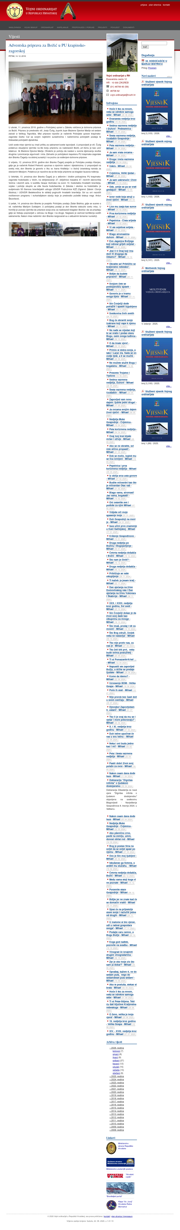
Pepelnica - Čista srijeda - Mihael (121, 222)
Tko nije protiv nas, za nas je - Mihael (120, 644)
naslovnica (15, 27)
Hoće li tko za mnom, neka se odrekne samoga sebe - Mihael (120, 111)
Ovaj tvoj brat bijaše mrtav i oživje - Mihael (120, 438)
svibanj (116, 1060)
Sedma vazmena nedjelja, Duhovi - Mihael (120, 382)
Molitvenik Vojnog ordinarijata (153, 269)
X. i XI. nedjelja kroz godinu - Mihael (121, 728)
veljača (116, 1069)
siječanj (116, 1072)
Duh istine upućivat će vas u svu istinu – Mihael (120, 736)
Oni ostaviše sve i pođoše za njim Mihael (120, 505)
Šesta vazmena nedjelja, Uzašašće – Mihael (121, 392)
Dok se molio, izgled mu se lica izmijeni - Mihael (121, 458)
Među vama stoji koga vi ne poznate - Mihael (121, 882)
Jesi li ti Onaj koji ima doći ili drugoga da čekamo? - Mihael (119, 255)
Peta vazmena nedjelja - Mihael (120, 147)
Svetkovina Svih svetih (120, 315)
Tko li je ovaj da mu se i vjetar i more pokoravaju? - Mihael (121, 719)
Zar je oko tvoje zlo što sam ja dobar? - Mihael (120, 964)
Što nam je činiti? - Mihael (118, 561)
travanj (116, 1063)
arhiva (169, 76)
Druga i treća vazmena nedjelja (120, 160)
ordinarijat (47, 27)
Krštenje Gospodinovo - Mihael (120, 537)
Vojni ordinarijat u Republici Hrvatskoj (42, 11)
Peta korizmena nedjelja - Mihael (121, 430)
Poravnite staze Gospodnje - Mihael (120, 892)
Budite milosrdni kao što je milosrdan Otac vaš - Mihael (121, 485)
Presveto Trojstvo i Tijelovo (118, 374)
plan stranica (155, 4)
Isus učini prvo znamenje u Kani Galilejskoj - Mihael (121, 528)
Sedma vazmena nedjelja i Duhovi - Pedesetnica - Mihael (121, 128)
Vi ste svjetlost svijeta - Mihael (120, 228)
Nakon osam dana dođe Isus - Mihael (120, 774)
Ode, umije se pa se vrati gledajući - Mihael (121, 189)
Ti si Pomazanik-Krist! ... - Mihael (121, 661)
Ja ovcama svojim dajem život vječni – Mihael (121, 412)
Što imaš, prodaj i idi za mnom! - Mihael (121, 627)
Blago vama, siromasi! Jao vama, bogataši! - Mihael (120, 495)
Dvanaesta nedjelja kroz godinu (120, 120)
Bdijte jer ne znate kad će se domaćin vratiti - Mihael (121, 902)
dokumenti (128, 27)
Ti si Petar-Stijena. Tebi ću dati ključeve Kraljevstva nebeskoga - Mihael (121, 1006)
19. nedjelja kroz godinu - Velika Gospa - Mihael (121, 1024)
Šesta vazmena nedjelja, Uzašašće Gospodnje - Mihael (121, 138)
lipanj (115, 1057)
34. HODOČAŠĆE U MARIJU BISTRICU (154, 62)
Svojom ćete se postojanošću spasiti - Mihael (118, 286)
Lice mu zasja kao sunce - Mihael (121, 208)
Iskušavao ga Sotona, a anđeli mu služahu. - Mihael (121, 865)
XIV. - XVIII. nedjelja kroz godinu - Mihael (121, 1032)
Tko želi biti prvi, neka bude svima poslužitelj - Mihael (120, 652)
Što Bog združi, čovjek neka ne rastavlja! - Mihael (120, 635)
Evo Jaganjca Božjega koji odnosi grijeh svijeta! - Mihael (121, 244)
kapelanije (62, 27)
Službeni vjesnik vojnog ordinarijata (157, 143)
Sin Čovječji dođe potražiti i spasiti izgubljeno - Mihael (121, 306)
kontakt (166, 4)
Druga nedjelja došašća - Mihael (121, 568)
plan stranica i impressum (122, 1216)
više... (169, 135)
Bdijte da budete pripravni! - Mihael (119, 276)
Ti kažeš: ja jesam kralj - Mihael (121, 582)
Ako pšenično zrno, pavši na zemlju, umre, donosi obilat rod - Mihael (120, 837)
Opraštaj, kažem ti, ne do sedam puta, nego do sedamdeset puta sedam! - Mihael (121, 976)
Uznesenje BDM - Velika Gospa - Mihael (121, 684)
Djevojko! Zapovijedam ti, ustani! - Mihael (120, 709)
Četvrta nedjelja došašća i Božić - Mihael (121, 554)
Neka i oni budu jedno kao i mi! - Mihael (120, 746)
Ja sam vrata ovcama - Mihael (120, 154)
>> (99, 229)
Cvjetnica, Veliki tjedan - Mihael (121, 174)
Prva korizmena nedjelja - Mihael (121, 215)
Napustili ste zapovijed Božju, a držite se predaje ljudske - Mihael (121, 669)
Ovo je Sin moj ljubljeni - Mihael (121, 857)
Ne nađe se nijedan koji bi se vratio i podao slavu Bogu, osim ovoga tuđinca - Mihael (121, 334)
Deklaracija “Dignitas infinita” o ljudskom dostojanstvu (119, 783)
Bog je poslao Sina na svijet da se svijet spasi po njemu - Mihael (120, 849)
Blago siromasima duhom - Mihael (121, 235)
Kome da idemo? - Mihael (118, 678)
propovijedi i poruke (83, 27)
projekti (102, 27)
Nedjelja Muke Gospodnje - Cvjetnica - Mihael (119, 422)
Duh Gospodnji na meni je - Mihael (121, 520)
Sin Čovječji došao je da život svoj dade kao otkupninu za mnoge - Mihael (121, 617)
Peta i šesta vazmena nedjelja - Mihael (119, 756)
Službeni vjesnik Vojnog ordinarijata (157, 83)
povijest (115, 27)
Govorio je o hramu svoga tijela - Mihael (120, 296)
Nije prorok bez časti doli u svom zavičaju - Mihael (121, 699)
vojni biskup (30, 27)
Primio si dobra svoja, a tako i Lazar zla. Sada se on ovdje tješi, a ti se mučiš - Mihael (121, 354)
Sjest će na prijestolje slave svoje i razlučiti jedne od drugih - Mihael (121, 914)
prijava (144, 4)
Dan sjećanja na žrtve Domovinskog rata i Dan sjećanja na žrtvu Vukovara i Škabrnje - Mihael (121, 593)
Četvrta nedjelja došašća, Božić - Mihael (121, 874)
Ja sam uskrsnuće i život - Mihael (121, 181)
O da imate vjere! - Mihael (117, 344)
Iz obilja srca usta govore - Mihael (121, 477)
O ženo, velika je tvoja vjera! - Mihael (120, 1016)
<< (10, 229)
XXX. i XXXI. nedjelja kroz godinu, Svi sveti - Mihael (119, 606)
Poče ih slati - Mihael (121, 691)
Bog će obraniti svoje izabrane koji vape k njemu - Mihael (121, 323)
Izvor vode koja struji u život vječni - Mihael (120, 199)
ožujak (116, 1066)
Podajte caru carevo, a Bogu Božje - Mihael (121, 934)
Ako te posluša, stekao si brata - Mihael (121, 986)
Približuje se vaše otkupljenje (118, 575)
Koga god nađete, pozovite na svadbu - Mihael (121, 944)
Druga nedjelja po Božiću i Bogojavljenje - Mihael (119, 545)
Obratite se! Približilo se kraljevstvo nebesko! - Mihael (121, 266)
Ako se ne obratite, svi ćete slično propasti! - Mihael (120, 448)
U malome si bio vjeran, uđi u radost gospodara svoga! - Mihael (121, 925)
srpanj (116, 1054)
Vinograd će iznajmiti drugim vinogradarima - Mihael (119, 954)
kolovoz (116, 1050)
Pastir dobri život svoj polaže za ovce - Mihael (121, 766)
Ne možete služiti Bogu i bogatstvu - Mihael (121, 365)
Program (152, 67)
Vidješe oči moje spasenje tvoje (120, 513)
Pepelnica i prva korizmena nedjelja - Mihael (121, 468)
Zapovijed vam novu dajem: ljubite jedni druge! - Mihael (121, 402)
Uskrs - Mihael (119, 167)
